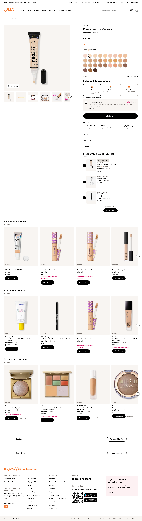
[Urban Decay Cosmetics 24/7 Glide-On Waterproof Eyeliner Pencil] (57, 320)
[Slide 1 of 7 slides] (9, 97)
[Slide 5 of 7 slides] (57, 97)
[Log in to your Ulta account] (131, 10)
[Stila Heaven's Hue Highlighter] (21, 390)
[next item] (70, 97)
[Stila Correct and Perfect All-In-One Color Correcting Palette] (57, 391)
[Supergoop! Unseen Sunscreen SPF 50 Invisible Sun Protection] (21, 321)
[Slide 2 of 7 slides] (21, 97)
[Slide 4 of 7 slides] (45, 97)
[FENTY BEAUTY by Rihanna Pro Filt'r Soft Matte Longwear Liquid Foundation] (93, 390)
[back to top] (136, 515)
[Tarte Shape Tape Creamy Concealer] (93, 253)
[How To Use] (110, 140)
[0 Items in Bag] (136, 10)
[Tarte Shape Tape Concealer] (57, 253)
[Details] (110, 134)
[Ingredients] (110, 146)
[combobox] (110, 50)
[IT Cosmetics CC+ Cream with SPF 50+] (21, 251)
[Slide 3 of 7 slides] (33, 97)
